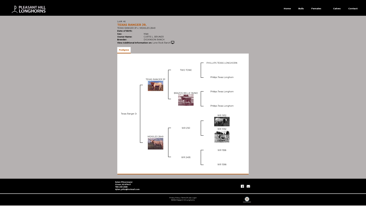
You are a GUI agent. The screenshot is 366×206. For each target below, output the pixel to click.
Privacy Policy (174, 198)
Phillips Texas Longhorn (222, 77)
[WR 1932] (222, 121)
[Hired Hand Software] (247, 201)
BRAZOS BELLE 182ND (186, 93)
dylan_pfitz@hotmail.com (127, 189)
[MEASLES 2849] (155, 143)
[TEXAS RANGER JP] (155, 85)
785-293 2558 (121, 187)
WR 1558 (222, 150)
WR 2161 (186, 128)
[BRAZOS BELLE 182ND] (186, 100)
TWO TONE (186, 70)
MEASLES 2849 (147, 28)
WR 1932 (221, 115)
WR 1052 (221, 129)
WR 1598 (221, 164)
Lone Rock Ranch (161, 42)
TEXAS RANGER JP (127, 28)
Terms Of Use (186, 198)
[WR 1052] (222, 136)
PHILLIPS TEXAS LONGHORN (221, 63)
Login (194, 198)
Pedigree (124, 50)
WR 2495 (185, 157)
